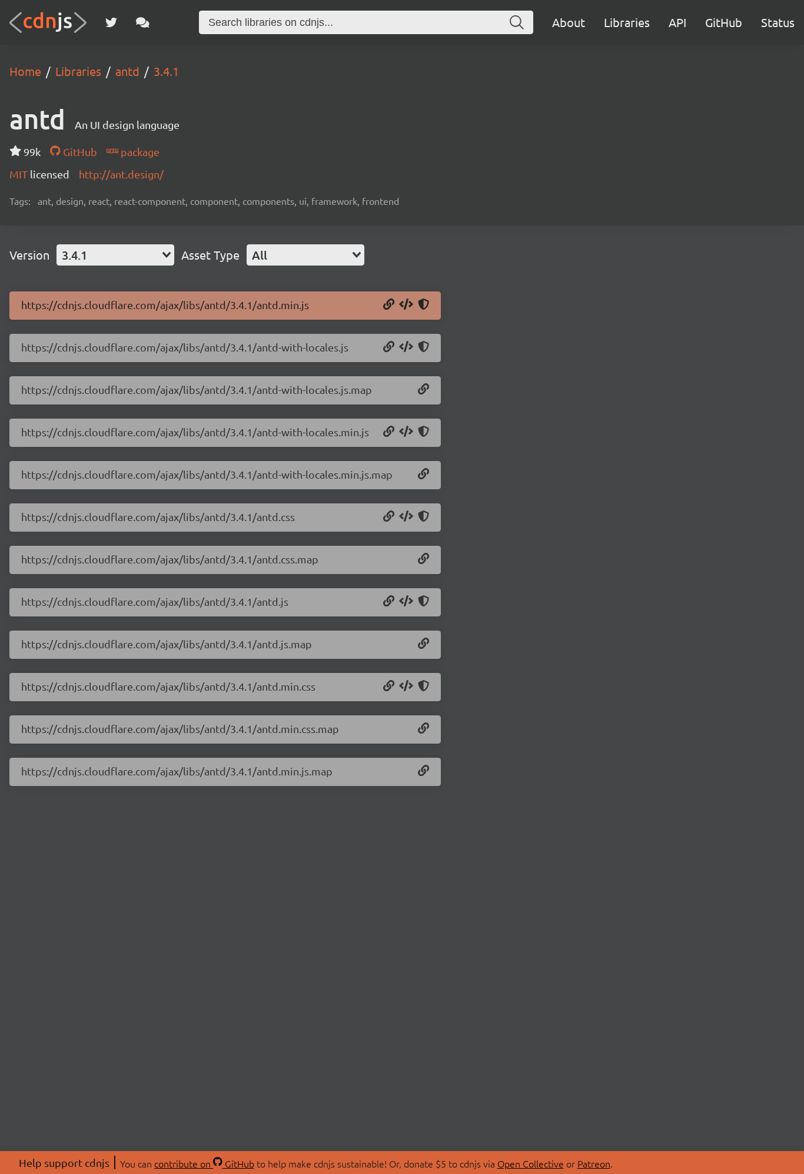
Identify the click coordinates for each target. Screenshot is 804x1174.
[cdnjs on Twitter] (111, 22)
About (568, 22)
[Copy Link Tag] (406, 516)
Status (778, 22)
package (139, 151)
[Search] (517, 22)
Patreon (593, 1163)
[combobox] (115, 255)
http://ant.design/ (121, 174)
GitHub (723, 22)
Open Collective (530, 1163)
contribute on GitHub (204, 1163)
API (677, 22)
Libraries (627, 22)
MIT (19, 174)
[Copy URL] (388, 305)
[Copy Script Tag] (406, 305)
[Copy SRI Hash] (423, 305)
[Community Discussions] (142, 22)
